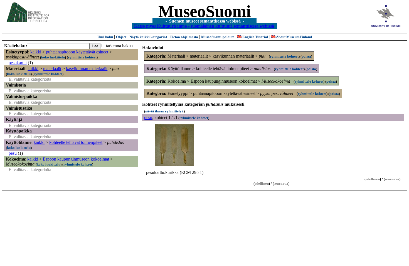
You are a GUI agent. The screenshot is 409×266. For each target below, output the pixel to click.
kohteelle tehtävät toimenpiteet (75, 142)
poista (306, 56)
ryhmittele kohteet (82, 57)
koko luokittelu (53, 57)
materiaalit (52, 68)
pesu (13, 153)
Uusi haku (105, 37)
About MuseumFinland (293, 37)
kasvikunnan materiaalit (86, 68)
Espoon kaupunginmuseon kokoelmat (76, 159)
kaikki (35, 52)
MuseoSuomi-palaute (217, 37)
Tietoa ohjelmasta (184, 37)
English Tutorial (255, 37)
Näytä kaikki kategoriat (148, 37)
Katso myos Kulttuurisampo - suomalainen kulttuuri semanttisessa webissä (204, 25)
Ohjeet (121, 37)
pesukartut (18, 62)
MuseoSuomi (204, 11)
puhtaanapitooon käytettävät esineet (77, 52)
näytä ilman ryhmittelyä (164, 111)
